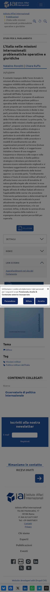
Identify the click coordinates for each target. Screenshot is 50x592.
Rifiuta (29, 301)
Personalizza (10, 301)
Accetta (41, 301)
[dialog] (25, 296)
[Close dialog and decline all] (48, 287)
